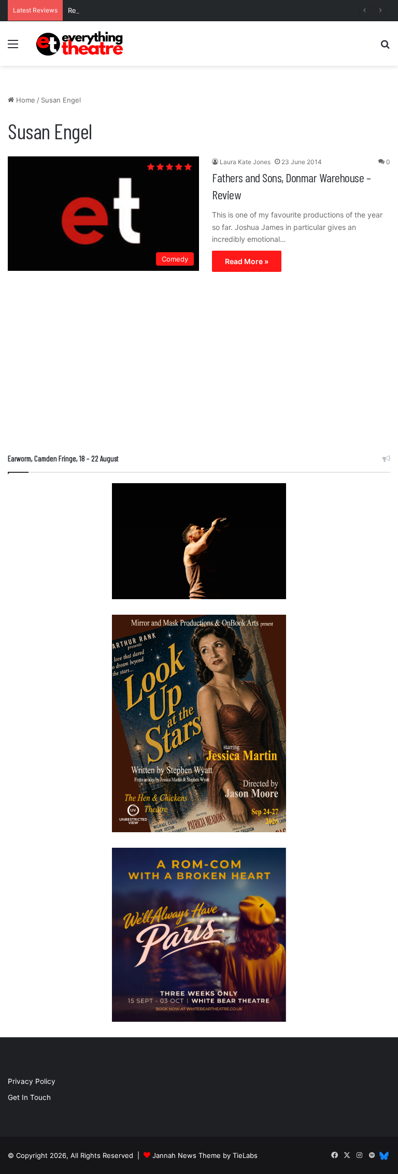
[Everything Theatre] (81, 43)
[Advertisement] (199, 365)
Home (24, 100)
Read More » (246, 261)
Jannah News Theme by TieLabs (205, 1155)
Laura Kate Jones (245, 162)
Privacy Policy (31, 1081)
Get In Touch (29, 1097)
